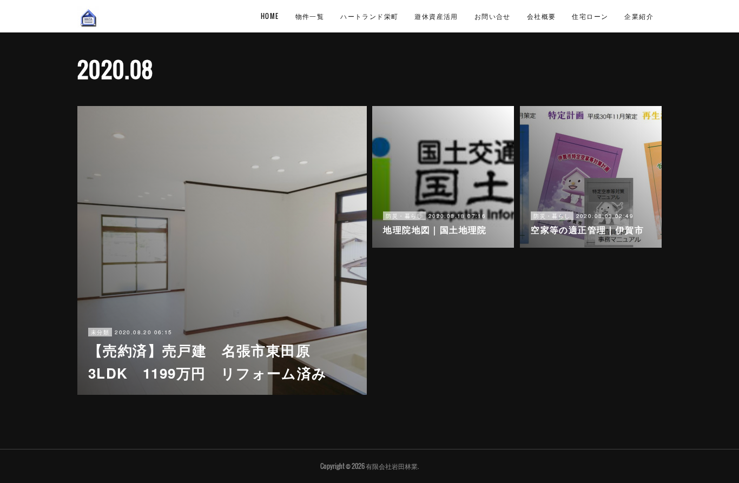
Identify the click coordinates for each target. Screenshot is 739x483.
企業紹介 (639, 16)
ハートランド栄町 (369, 16)
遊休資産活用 (436, 16)
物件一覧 (310, 16)
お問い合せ (492, 16)
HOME (270, 16)
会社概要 (541, 16)
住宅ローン (590, 16)
